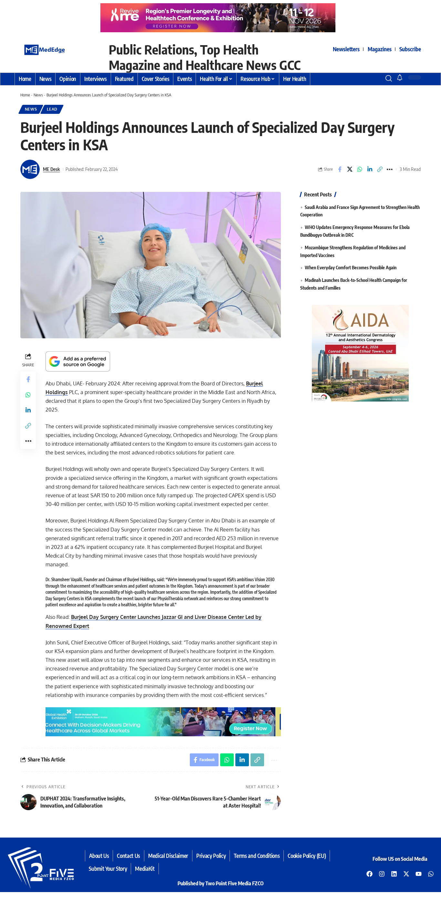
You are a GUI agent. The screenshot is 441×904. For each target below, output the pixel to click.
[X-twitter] (406, 874)
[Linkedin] (394, 874)
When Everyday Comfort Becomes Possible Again (350, 268)
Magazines (380, 49)
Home (25, 94)
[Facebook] (369, 874)
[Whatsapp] (431, 874)
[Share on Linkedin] (369, 169)
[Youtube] (418, 874)
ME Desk (51, 169)
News (38, 94)
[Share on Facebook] (339, 169)
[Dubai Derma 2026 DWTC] (220, 17)
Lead (52, 109)
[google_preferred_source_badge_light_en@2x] (78, 361)
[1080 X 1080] (360, 353)
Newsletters (346, 49)
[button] (377, 78)
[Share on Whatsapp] (359, 169)
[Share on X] (349, 169)
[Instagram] (381, 874)
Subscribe (410, 49)
